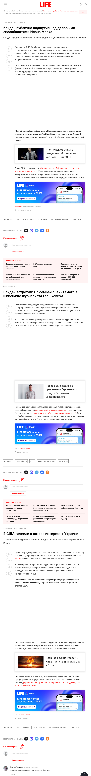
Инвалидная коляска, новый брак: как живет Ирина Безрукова (18, 266)
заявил (18, 558)
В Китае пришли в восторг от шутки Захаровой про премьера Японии (18, 276)
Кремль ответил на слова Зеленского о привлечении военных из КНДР (44, 508)
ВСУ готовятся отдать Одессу (42, 265)
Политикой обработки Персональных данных (60, 11)
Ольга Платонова (22, 452)
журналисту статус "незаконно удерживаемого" (53, 413)
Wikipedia (18, 206)
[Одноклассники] (47, 230)
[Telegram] (37, 230)
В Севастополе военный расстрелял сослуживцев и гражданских (44, 276)
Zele (20, 715)
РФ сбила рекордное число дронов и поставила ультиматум (17, 508)
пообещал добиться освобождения (51, 410)
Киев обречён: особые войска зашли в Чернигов (72, 507)
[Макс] (31, 230)
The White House (24, 448)
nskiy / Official (25, 715)
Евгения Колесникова (24, 210)
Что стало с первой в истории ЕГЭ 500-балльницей (70, 276)
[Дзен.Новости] (26, 230)
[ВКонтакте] (42, 230)
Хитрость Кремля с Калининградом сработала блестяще (17, 518)
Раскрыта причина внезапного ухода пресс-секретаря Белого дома (71, 266)
